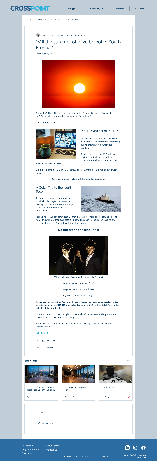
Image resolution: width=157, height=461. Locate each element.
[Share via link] (54, 341)
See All (130, 360)
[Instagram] (135, 447)
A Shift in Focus (109, 387)
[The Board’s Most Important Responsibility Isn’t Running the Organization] (41, 374)
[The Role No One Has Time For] (78, 374)
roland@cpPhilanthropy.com (135, 455)
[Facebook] (143, 447)
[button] (74, 8)
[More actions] (119, 35)
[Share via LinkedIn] (48, 341)
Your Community (73, 19)
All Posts (27, 19)
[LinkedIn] (127, 447)
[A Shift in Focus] (115, 374)
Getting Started (56, 19)
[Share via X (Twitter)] (43, 341)
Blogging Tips (41, 19)
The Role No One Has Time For (78, 388)
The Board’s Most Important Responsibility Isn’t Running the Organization (40, 388)
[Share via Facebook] (37, 341)
